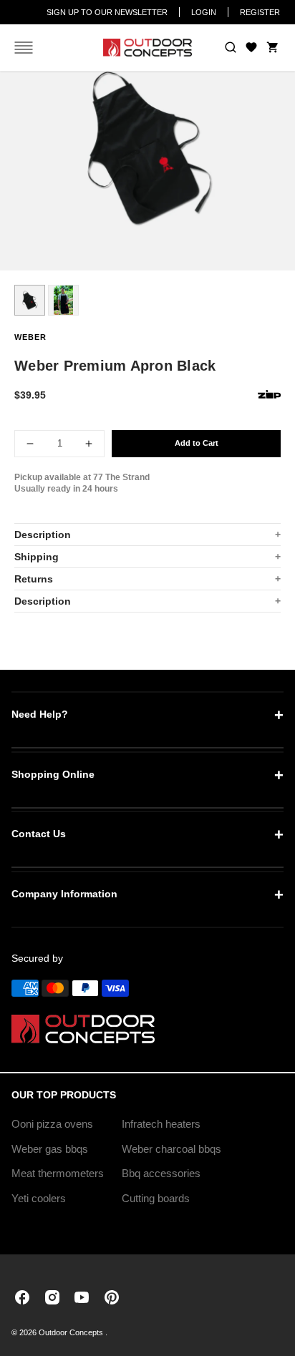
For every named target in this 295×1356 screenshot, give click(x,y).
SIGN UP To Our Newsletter (107, 12)
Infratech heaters (161, 1124)
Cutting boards (156, 1198)
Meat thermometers (57, 1173)
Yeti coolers (38, 1198)
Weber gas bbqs (49, 1149)
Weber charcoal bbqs (171, 1149)
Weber (30, 337)
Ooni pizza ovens (52, 1124)
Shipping (36, 556)
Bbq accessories (161, 1173)
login (203, 12)
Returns (33, 579)
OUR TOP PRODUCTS (63, 1095)
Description (42, 534)
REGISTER (260, 12)
